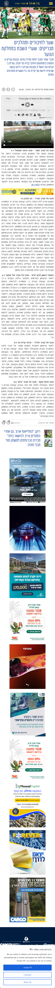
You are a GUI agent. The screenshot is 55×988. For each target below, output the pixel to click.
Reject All (27, 982)
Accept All (27, 968)
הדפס (17, 422)
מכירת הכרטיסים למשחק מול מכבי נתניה (23, 443)
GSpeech (42, 117)
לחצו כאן (36, 184)
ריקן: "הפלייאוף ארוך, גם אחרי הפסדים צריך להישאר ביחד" (22, 434)
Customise (27, 975)
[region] (27, 966)
